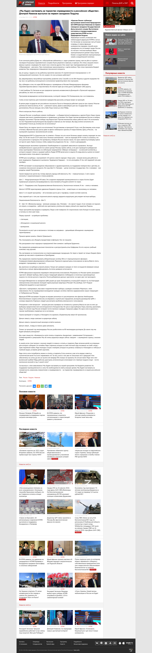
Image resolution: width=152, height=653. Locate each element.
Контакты (22, 641)
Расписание (49, 641)
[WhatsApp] (42, 386)
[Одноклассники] (38, 386)
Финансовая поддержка (81, 644)
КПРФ (30, 381)
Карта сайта (76, 650)
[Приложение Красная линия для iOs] (123, 643)
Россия (25, 377)
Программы (67, 3)
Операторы (36, 641)
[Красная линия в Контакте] (97, 643)
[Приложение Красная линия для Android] (120, 643)
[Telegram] (46, 386)
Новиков (37, 377)
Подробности (53, 3)
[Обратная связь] (107, 3)
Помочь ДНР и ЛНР (120, 3)
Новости (41, 3)
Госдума (31, 377)
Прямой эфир (50, 644)
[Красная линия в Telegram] (101, 643)
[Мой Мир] (50, 386)
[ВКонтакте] (34, 386)
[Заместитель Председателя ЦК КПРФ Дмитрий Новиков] (44, 36)
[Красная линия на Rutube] (115, 643)
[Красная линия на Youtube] (110, 643)
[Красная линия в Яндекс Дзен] (106, 643)
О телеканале (23, 644)
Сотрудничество (37, 644)
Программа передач (85, 3)
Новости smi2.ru (25, 464)
